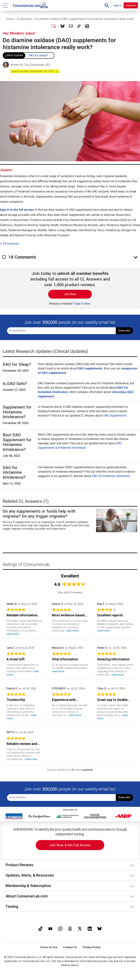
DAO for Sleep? (38, 55)
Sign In (117, 5)
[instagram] (60, 928)
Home (10, 19)
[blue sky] (100, 928)
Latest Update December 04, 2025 (35, 71)
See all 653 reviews (70, 592)
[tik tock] (40, 928)
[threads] (70, 928)
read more (13, 634)
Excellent (70, 576)
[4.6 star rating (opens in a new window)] (74, 584)
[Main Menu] (5, 5)
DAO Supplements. (115, 415)
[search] (107, 5)
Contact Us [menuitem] (70, 947)
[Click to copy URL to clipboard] (79, 26)
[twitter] (80, 928)
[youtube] (50, 928)
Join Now (130, 5)
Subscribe (124, 330)
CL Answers (24, 19)
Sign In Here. (83, 303)
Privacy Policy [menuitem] (91, 947)
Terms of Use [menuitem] (48, 947)
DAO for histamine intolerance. (111, 476)
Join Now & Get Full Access (70, 845)
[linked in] (90, 928)
